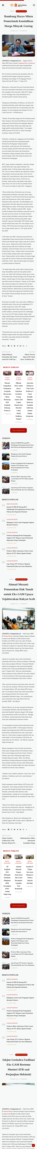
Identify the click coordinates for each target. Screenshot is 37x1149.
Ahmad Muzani (8, 636)
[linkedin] (20, 346)
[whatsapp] (23, 346)
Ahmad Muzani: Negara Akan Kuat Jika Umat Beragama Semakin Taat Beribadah (18, 878)
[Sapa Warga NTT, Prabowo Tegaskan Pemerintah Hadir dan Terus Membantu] (5, 490)
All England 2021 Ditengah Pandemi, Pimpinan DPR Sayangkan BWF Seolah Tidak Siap (7, 880)
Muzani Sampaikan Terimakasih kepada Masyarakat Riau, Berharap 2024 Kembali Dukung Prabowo (7, 397)
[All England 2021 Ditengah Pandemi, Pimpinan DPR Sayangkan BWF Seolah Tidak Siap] (7, 856)
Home (12, 11)
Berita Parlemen (12, 504)
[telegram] (17, 346)
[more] (26, 346)
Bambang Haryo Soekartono (26, 63)
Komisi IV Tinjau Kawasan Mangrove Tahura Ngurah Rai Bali (29, 875)
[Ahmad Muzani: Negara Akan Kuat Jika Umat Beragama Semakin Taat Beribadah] (18, 856)
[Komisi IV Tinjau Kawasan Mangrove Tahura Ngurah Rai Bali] (30, 856)
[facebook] (8, 346)
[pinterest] (14, 346)
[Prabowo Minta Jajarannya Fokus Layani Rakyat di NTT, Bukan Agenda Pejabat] (5, 479)
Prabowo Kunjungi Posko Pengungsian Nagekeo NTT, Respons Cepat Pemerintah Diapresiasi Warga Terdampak (20, 538)
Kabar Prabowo (12, 519)
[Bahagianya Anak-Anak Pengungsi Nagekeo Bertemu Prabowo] (5, 456)
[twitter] (11, 346)
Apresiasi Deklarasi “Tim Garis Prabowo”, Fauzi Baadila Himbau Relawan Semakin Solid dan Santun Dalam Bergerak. (30, 399)
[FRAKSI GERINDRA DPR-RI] (18, 5)
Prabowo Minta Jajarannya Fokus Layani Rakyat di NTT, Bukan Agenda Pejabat (22, 479)
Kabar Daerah (21, 11)
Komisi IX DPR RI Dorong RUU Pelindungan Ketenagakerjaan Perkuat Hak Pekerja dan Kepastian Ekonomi (22, 445)
